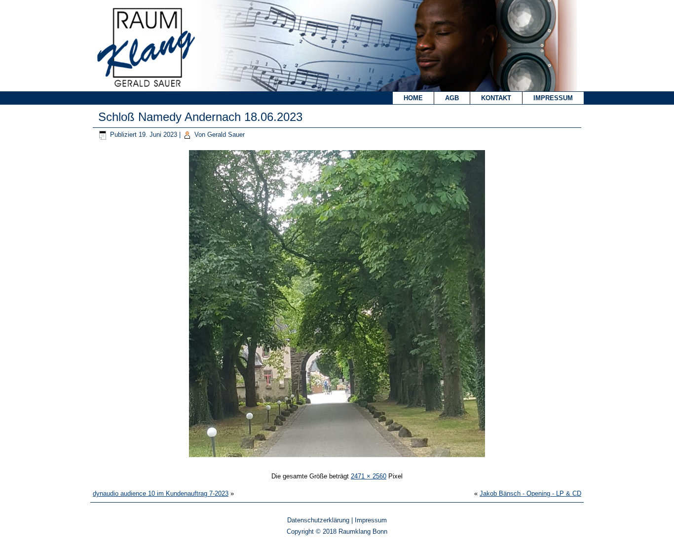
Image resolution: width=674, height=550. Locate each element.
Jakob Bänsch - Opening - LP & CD (530, 493)
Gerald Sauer (226, 134)
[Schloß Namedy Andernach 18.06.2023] (337, 458)
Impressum (553, 98)
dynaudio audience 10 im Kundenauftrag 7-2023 (160, 493)
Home (413, 98)
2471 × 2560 (368, 476)
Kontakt (496, 98)
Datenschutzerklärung (318, 520)
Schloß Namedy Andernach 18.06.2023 (200, 116)
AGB (452, 98)
